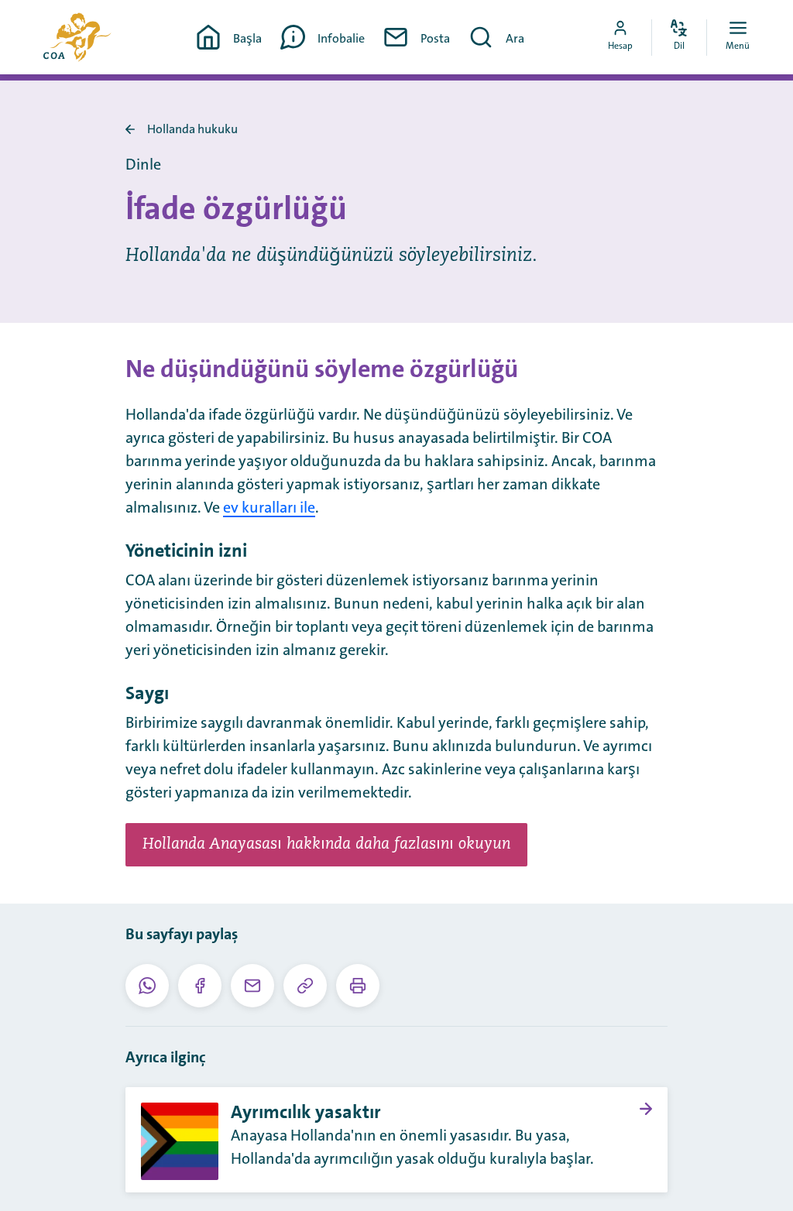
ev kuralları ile (269, 507)
